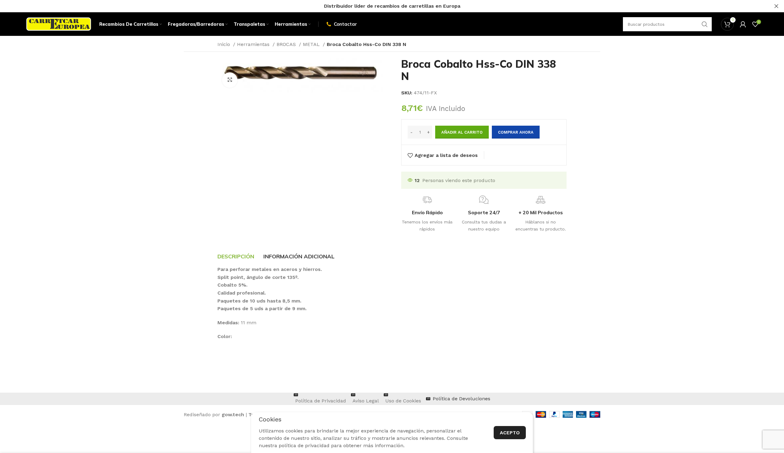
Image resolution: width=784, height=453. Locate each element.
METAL (312, 44)
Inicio (224, 44)
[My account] (743, 24)
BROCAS (287, 44)
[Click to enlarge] (229, 80)
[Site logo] (58, 24)
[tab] (235, 256)
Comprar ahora (515, 132)
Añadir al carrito (462, 132)
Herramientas (254, 44)
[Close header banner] (776, 6)
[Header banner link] (383, 6)
